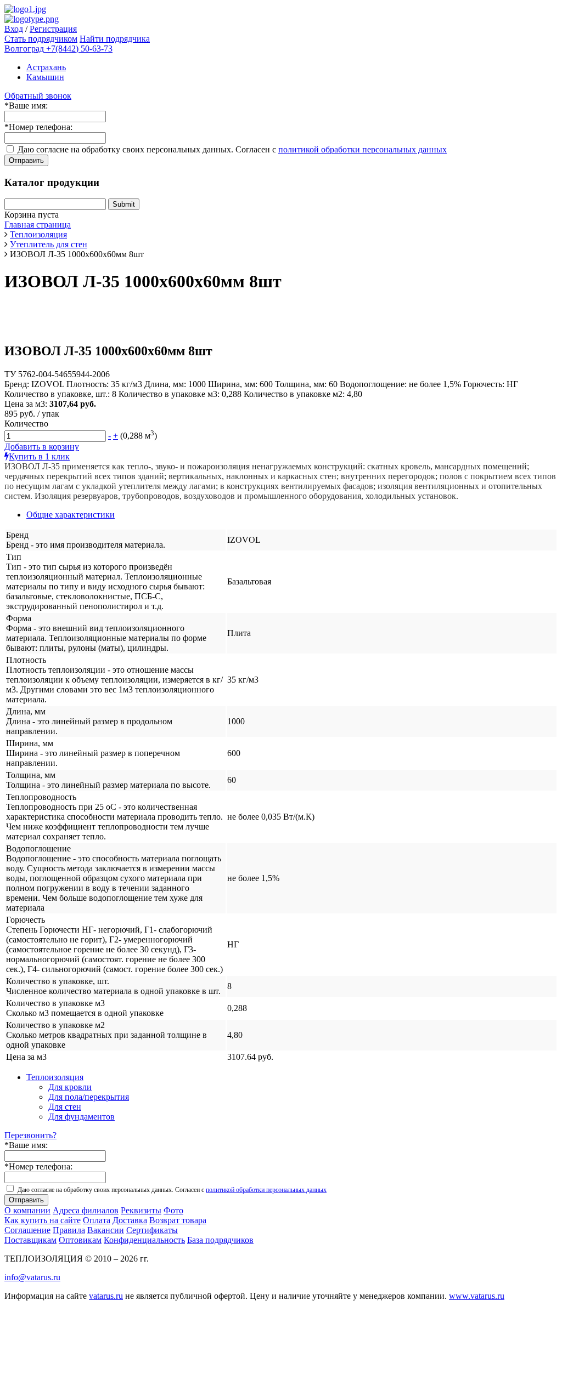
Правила (69, 1230)
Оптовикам (80, 1240)
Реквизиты (141, 1210)
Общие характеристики (70, 514)
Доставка (130, 1220)
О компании (27, 1210)
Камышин (45, 77)
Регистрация (53, 28)
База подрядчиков (220, 1240)
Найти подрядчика (115, 38)
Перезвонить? (30, 1135)
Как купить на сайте (42, 1220)
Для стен (64, 1106)
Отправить (26, 160)
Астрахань (46, 67)
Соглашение (27, 1230)
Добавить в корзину (41, 446)
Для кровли (70, 1087)
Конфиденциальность (144, 1240)
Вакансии (105, 1230)
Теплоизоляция (54, 1077)
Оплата (96, 1220)
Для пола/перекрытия (88, 1096)
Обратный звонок (37, 95)
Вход (13, 28)
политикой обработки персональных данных (362, 149)
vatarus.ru (106, 1296)
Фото (173, 1210)
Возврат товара (177, 1220)
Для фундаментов (81, 1116)
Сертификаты (152, 1230)
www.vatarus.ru (476, 1296)
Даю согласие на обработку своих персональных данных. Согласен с (232, 149)
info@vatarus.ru (32, 1277)
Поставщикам (30, 1240)
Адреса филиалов (86, 1210)
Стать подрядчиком (40, 38)
